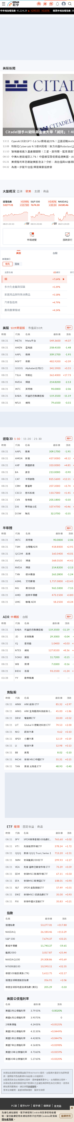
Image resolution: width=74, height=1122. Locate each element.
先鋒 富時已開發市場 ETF (37, 867)
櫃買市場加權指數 (55, 10)
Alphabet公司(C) (34, 368)
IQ (16, 643)
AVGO (18, 560)
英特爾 (29, 389)
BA (16, 472)
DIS (17, 506)
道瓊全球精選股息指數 (17, 980)
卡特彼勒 (29, 479)
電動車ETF (29, 718)
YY (16, 678)
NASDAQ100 (13, 959)
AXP (17, 465)
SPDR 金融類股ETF (34, 887)
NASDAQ (63, 201)
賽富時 (28, 486)
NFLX (18, 402)
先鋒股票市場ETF (33, 846)
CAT (17, 479)
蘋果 (27, 354)
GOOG (19, 368)
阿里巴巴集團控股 (34, 395)
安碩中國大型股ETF (34, 901)
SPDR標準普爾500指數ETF (38, 839)
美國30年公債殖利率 (16, 1059)
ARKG (18, 711)
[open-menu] (3, 3)
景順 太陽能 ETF (32, 766)
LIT (17, 725)
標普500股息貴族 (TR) (17, 973)
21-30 (38, 438)
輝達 (27, 382)
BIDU (18, 671)
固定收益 (28, 826)
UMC (18, 602)
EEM (17, 873)
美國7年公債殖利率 (16, 1045)
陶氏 (27, 513)
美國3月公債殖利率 (16, 1010)
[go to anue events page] (57, 4)
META (18, 340)
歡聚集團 (29, 678)
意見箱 (57, 1106)
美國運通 (29, 465)
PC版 (14, 1105)
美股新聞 (9, 68)
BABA (18, 395)
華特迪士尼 (31, 506)
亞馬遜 (29, 347)
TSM (17, 546)
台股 (55, 253)
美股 (18, 253)
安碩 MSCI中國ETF (34, 759)
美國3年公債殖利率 (16, 1031)
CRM (17, 486)
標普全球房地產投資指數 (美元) (22, 987)
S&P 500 (35, 201)
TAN (17, 766)
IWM (17, 860)
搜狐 (26, 657)
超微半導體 (31, 595)
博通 (28, 560)
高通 (28, 553)
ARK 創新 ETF (31, 704)
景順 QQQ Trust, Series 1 (37, 853)
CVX (17, 499)
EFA (17, 880)
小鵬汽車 (29, 738)
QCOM (19, 553)
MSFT (18, 361)
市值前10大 (35, 328)
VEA (17, 867)
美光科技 (30, 588)
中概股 (15, 617)
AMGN (18, 458)
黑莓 (26, 752)
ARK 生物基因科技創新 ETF (38, 711)
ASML (18, 581)
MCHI (18, 759)
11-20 (27, 438)
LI (16, 745)
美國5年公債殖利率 (16, 1038)
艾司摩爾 (30, 581)
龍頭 (17, 826)
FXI (17, 901)
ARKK (18, 704)
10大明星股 (17, 328)
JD (16, 636)
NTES (18, 650)
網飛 (27, 402)
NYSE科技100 (13, 966)
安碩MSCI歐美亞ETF (34, 880)
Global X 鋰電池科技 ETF (37, 725)
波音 (27, 472)
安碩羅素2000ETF (33, 860)
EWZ (17, 894)
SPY (17, 839)
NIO (17, 731)
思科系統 (29, 492)
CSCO (18, 492)
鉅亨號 (36, 1105)
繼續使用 (66, 1115)
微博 (26, 664)
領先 (7, 263)
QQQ (18, 853)
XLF (17, 887)
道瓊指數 (7, 201)
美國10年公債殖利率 (16, 1052)
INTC (18, 389)
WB (17, 664)
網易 (26, 650)
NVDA (18, 382)
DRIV (18, 718)
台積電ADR (32, 546)
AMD (18, 595)
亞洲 (20, 191)
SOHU (18, 657)
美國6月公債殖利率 (16, 1017)
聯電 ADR (31, 602)
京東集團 (29, 636)
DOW (18, 513)
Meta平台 (30, 340)
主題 (37, 191)
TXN (17, 574)
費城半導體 (11, 945)
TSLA (18, 375)
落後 (17, 263)
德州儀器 (30, 574)
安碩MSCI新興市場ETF (36, 873)
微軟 (27, 361)
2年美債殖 (11, 1024)
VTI (17, 846)
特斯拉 (29, 375)
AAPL (18, 354)
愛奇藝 (27, 643)
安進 (27, 458)
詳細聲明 (32, 1086)
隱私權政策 (7, 1119)
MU (17, 588)
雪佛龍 (28, 499)
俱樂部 (47, 1105)
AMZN (18, 347)
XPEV (18, 738)
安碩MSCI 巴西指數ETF (36, 894)
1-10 (17, 438)
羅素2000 (11, 952)
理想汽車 (29, 745)
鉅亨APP (25, 1105)
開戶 (69, 327)
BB (16, 752)
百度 (26, 671)
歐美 (28, 191)
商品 (46, 191)
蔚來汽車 (29, 731)
